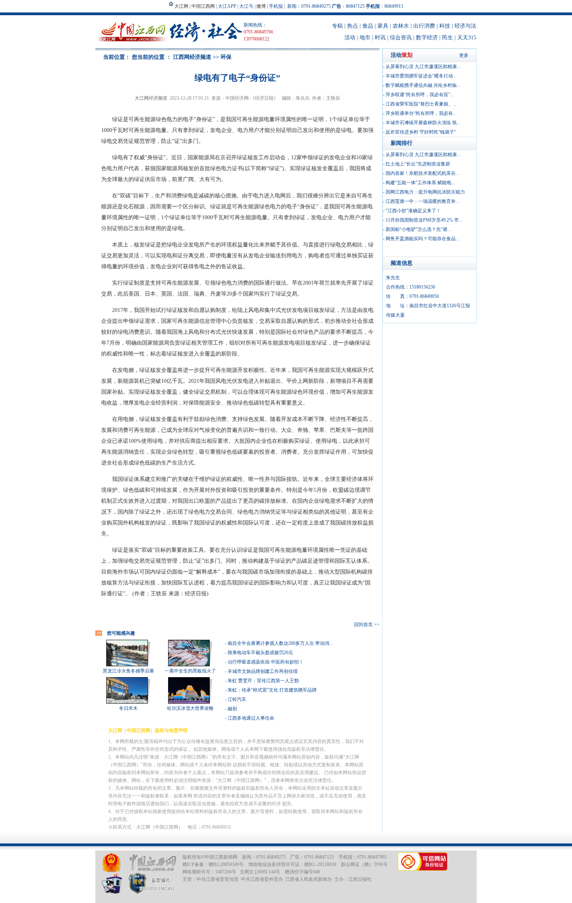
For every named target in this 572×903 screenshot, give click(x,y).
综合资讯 (401, 37)
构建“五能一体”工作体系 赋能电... (420, 182)
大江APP (227, 6)
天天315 (466, 37)
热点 (352, 26)
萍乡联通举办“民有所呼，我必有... (421, 113)
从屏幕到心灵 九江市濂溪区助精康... (423, 66)
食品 (367, 26)
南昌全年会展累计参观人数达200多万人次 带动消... (280, 643)
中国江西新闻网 (221, 857)
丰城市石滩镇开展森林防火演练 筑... (423, 122)
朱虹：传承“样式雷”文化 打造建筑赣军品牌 (272, 690)
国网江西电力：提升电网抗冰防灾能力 (425, 192)
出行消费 (424, 26)
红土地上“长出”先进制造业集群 (418, 164)
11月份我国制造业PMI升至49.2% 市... (424, 220)
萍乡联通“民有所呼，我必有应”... (420, 94)
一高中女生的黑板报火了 (190, 671)
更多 (463, 55)
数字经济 (427, 37)
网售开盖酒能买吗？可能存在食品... (422, 238)
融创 (232, 708)
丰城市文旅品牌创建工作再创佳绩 (263, 671)
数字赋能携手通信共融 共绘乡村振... (423, 85)
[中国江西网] (152, 862)
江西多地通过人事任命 (251, 718)
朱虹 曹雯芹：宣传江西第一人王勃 (263, 680)
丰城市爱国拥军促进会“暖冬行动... (421, 76)
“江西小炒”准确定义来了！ (413, 210)
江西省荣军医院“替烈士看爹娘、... (421, 104)
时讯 (380, 37)
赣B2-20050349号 (226, 864)
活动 (349, 37)
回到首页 (363, 624)
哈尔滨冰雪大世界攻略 (190, 708)
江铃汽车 (237, 699)
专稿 (337, 26)
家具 (382, 26)
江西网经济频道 (192, 57)
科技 (444, 26)
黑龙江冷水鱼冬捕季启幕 (128, 671)
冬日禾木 (128, 708)
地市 (365, 37)
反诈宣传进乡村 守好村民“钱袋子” (421, 132)
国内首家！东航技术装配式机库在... (422, 173)
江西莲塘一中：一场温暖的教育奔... (422, 201)
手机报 (276, 6)
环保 (226, 57)
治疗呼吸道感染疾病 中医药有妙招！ (266, 662)
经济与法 (465, 26)
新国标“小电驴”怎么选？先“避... (418, 229)
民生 (447, 37)
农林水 (401, 26)
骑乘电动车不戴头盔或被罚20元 (260, 652)
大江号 (246, 6)
